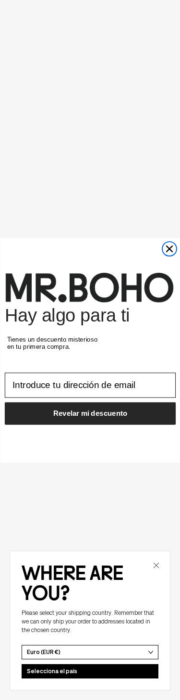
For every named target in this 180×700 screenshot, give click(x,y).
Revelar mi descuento (90, 413)
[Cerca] (156, 565)
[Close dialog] (169, 249)
